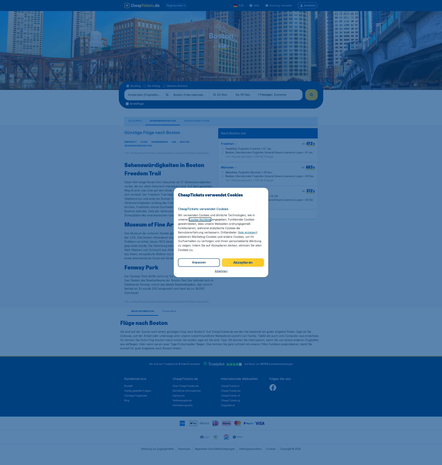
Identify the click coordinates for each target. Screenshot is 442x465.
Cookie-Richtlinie (200, 219)
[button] (221, 271)
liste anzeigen (247, 232)
